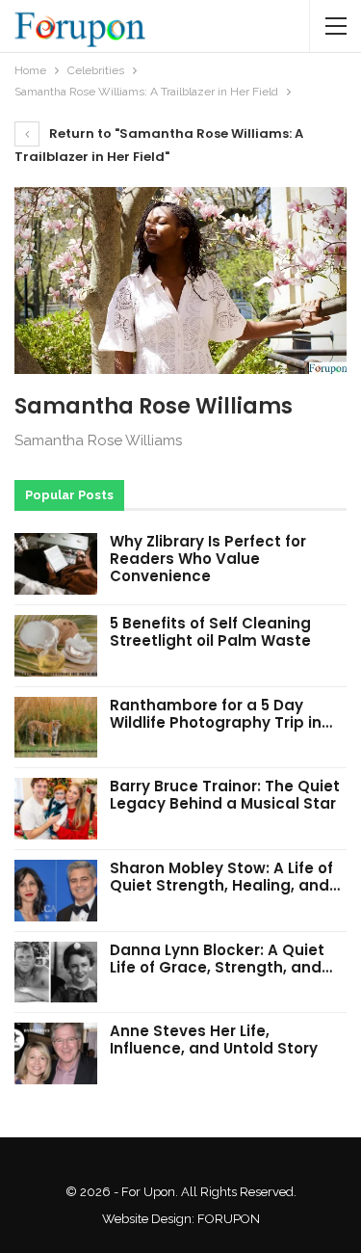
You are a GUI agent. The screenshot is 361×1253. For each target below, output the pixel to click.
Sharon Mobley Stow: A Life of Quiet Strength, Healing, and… (225, 876)
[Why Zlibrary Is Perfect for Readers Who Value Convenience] (55, 564)
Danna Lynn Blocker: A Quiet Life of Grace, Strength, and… (221, 958)
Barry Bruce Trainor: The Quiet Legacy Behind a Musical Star (225, 794)
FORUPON (228, 1219)
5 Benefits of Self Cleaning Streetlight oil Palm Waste (210, 632)
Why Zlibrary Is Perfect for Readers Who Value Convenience (208, 558)
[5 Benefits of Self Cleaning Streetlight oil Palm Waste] (55, 646)
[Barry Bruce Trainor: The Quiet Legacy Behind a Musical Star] (55, 809)
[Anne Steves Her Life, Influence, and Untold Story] (55, 1053)
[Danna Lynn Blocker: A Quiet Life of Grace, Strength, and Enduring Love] (55, 972)
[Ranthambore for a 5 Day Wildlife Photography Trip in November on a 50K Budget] (55, 728)
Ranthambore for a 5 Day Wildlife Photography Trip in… (221, 714)
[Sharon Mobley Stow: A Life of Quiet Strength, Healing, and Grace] (55, 890)
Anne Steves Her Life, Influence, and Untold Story (214, 1039)
